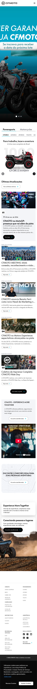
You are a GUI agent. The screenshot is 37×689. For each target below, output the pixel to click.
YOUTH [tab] (28, 135)
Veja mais (5, 274)
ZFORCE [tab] (21, 135)
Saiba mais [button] (7, 676)
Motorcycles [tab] (26, 129)
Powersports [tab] (9, 129)
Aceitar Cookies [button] (26, 683)
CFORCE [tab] (6, 135)
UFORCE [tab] (13, 135)
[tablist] (18, 129)
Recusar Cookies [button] (11, 683)
